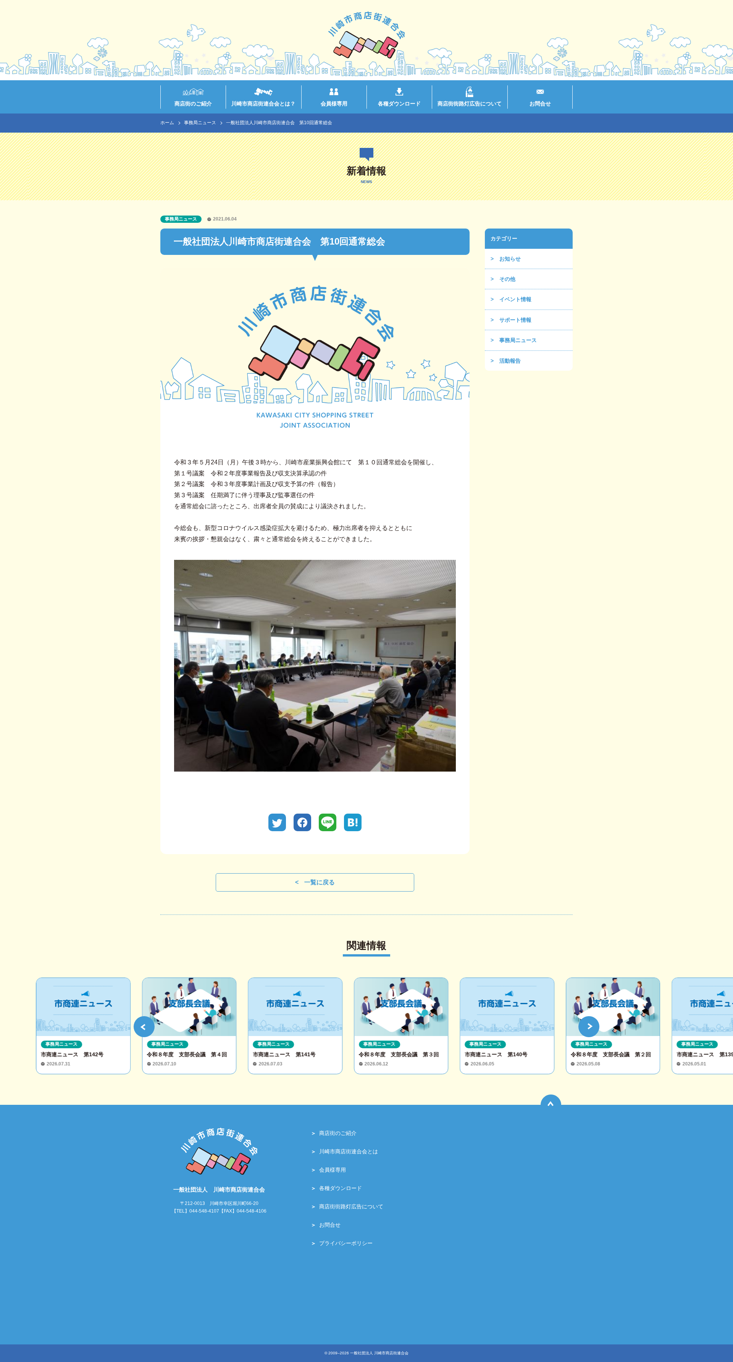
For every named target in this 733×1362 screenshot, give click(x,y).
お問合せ (330, 1225)
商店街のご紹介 (338, 1133)
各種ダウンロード (340, 1188)
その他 (507, 279)
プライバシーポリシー (346, 1243)
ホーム (167, 122)
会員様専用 (332, 1170)
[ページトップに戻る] (551, 1104)
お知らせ (510, 259)
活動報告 (510, 361)
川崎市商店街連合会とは (348, 1151)
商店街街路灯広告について (351, 1206)
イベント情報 (515, 299)
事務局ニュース (200, 122)
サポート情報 (515, 320)
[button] (144, 1026)
